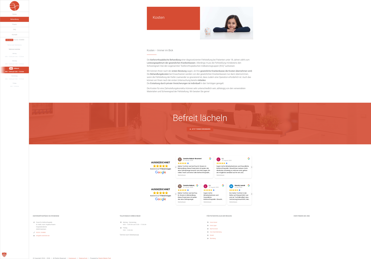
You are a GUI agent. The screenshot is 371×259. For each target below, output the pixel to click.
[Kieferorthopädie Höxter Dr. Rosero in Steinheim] (14, 2)
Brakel (212, 235)
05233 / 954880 (41, 232)
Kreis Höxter (213, 222)
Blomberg (213, 238)
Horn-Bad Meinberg (216, 232)
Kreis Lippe (213, 225)
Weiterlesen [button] (182, 175)
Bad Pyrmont (214, 229)
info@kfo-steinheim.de (42, 235)
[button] (251, 167)
